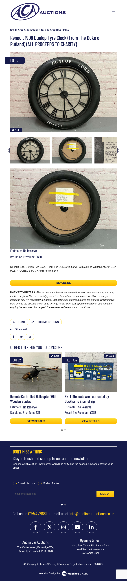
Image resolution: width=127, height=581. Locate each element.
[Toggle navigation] (114, 10)
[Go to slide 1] (62, 505)
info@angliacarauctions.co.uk (91, 513)
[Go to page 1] (62, 430)
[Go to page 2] (65, 430)
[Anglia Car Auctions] (51, 10)
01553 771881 (37, 513)
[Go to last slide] (9, 150)
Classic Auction (26, 483)
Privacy (52, 564)
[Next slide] (118, 92)
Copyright (32, 564)
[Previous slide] (9, 92)
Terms (43, 564)
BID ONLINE (63, 282)
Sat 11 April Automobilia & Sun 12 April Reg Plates (39, 30)
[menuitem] (30, 150)
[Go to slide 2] (65, 505)
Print (21, 322)
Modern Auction (51, 483)
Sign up (105, 493)
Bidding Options (48, 322)
